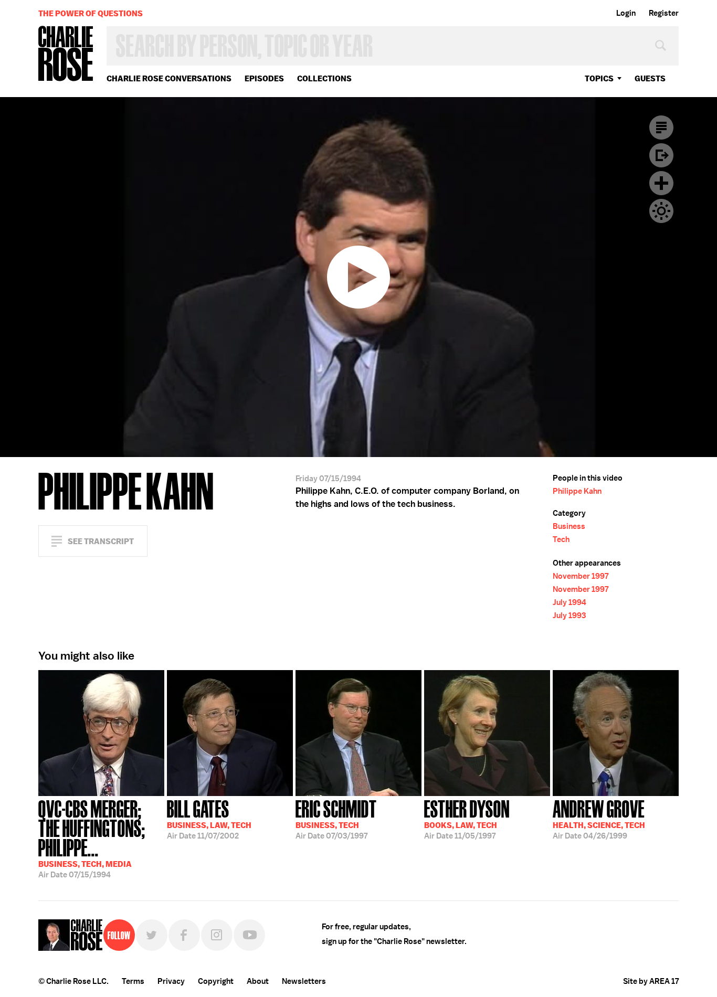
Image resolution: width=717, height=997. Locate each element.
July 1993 (569, 615)
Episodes (264, 78)
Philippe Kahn (577, 491)
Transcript (661, 127)
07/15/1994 (91, 838)
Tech (561, 539)
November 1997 (580, 576)
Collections (324, 78)
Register (664, 13)
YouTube (249, 935)
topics (599, 78)
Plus (661, 183)
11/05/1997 (467, 818)
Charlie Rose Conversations (169, 78)
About (258, 981)
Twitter (151, 935)
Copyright (216, 981)
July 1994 (569, 602)
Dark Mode (661, 211)
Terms (133, 981)
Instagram (217, 935)
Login (626, 13)
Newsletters (304, 981)
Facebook (184, 935)
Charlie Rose (66, 54)
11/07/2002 (209, 818)
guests (650, 78)
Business (569, 526)
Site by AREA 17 (651, 981)
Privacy (171, 981)
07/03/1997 (336, 818)
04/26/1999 (599, 818)
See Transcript (101, 541)
